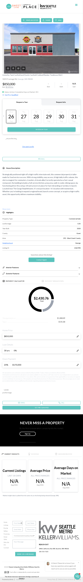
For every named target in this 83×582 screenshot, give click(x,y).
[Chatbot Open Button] (77, 576)
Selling (5, 531)
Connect (6, 548)
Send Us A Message (25, 554)
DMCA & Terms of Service (66, 579)
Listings (6, 525)
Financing (6, 534)
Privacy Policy (51, 579)
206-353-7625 (43, 551)
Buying (6, 528)
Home (5, 522)
